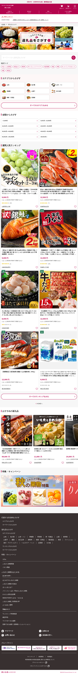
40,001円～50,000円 (46, 131)
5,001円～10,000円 (46, 120)
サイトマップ (31, 656)
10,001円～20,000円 (7, 126)
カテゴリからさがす (9, 533)
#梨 (3, 70)
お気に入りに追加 (30, 462)
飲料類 (65, 537)
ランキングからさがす (10, 546)
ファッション (69, 540)
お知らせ (45, 631)
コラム (4, 559)
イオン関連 (6, 567)
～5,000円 (5, 120)
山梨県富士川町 (6, 206)
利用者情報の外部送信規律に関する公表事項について (39, 659)
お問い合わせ (10, 635)
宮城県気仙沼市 (44, 206)
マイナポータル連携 (9, 621)
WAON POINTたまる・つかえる (13, 598)
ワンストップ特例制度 (10, 614)
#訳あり (16, 66)
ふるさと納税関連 (8, 564)
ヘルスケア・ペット (28, 543)
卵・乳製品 (49, 537)
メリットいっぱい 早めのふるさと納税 (15, 591)
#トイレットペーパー (35, 66)
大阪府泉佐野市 (6, 267)
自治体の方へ (47, 635)
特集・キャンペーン (49, 12)
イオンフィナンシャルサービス (38, 666)
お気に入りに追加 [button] (37, 206)
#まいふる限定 (6, 66)
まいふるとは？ (7, 587)
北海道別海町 (5, 328)
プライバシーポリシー (38, 662)
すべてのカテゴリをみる (39, 105)
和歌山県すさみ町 (7, 462)
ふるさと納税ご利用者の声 (11, 601)
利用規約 (49, 656)
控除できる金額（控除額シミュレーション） (17, 624)
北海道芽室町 (37, 462)
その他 (48, 543)
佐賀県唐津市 (70, 462)
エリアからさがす (8, 521)
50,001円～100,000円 (8, 137)
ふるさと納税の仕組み (10, 584)
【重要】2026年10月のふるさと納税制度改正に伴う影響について (30, 20)
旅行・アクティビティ (11, 543)
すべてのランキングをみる (39, 396)
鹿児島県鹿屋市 (6, 388)
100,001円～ (44, 137)
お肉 (5, 537)
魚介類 (12, 537)
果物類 (31, 537)
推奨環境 (41, 656)
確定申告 (5, 617)
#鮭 (53, 66)
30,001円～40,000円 (7, 131)
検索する (74, 58)
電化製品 (51, 540)
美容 (59, 540)
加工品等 (21, 540)
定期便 (40, 543)
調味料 (30, 540)
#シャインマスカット (68, 66)
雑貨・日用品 (40, 540)
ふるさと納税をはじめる (68, 12)
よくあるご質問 (7, 605)
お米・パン (21, 537)
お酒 (58, 537)
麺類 (13, 540)
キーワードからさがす (10, 525)
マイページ (9, 631)
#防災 (8, 70)
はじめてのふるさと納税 (10, 580)
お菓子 (6, 540)
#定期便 (46, 66)
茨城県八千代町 (44, 267)
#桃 (58, 66)
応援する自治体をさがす (9, 12)
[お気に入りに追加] (37, 206)
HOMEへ (40, 403)
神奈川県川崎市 (44, 388)
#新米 (23, 66)
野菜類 (39, 537)
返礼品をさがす (29, 12)
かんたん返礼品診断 (9, 594)
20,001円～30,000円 (46, 126)
